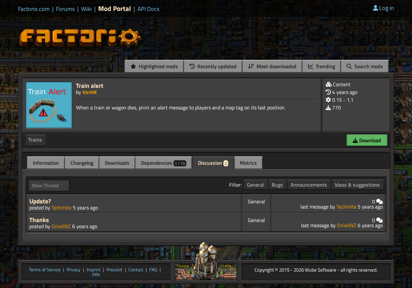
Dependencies (163, 163)
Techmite (61, 207)
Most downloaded (275, 66)
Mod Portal (114, 8)
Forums (65, 9)
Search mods (368, 66)
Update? (40, 201)
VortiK (89, 92)
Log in (386, 8)
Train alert (89, 85)
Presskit (114, 270)
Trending (324, 66)
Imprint (93, 270)
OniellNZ (61, 226)
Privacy (73, 270)
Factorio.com (34, 9)
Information (46, 163)
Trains (35, 140)
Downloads (117, 163)
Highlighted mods (157, 66)
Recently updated (216, 66)
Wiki (86, 9)
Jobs (96, 274)
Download (369, 140)
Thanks (39, 219)
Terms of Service (45, 270)
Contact (135, 270)
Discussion (212, 163)
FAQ (153, 270)
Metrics (248, 163)
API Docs (148, 9)
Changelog (81, 163)
